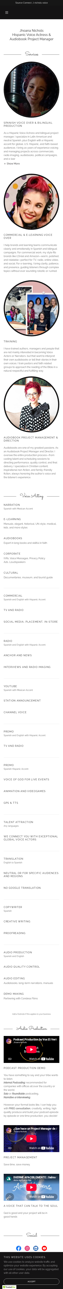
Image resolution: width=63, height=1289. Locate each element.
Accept (31, 1282)
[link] (18, 1249)
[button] (7, 12)
